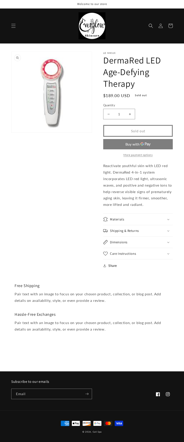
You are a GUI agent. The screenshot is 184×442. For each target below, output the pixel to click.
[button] (13, 26)
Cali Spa (97, 431)
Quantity (109, 105)
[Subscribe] (87, 394)
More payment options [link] (138, 155)
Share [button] (112, 266)
